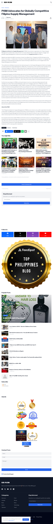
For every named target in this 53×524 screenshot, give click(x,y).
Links (34, 516)
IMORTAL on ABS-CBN (15, 363)
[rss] (13, 489)
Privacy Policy (39, 516)
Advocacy (4, 498)
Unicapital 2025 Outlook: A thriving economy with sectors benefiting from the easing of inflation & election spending (9, 151)
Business (7, 7)
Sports (3, 505)
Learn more (10, 520)
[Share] (50, 18)
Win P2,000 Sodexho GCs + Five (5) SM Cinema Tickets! (23, 332)
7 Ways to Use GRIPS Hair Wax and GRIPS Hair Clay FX (22, 345)
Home (3, 7)
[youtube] (8, 489)
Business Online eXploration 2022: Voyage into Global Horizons (26, 170)
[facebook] (2, 489)
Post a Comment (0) (26, 184)
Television (4, 507)
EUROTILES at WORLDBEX (16, 338)
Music (3, 502)
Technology (14, 127)
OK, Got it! (26, 519)
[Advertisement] (26, 217)
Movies (15, 500)
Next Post (48, 188)
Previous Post (5, 188)
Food (15, 498)
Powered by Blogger (8, 474)
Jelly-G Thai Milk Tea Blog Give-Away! (18, 375)
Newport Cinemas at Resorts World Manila (20, 369)
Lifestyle (3, 500)
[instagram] (10, 489)
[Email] (25, 131)
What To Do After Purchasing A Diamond (25, 150)
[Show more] (28, 131)
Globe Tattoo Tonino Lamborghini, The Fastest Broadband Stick (25, 357)
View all (48, 135)
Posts (4, 384)
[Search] (51, 2)
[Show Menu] (2, 2)
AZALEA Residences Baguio (16, 351)
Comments (5, 385)
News (15, 502)
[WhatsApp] (22, 131)
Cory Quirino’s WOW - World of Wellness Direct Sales (22, 326)
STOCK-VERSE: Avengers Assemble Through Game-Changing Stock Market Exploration (43, 170)
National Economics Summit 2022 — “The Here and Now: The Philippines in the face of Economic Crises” (43, 151)
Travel (15, 507)
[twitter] (5, 489)
